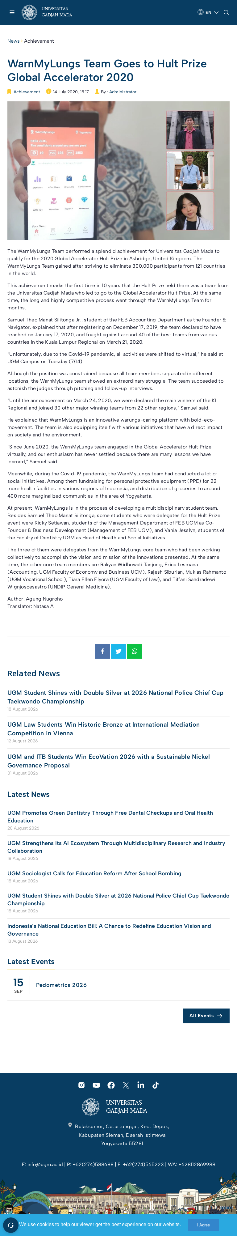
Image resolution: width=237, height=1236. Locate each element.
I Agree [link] (203, 1225)
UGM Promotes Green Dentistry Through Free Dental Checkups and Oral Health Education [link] (110, 816)
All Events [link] (201, 1015)
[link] (52, 12)
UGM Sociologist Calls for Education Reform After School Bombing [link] (94, 873)
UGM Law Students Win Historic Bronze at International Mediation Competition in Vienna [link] (103, 729)
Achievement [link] (39, 41)
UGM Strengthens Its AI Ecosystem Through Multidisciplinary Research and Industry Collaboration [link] (116, 847)
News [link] (13, 41)
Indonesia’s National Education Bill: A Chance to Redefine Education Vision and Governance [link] (109, 930)
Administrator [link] (122, 92)
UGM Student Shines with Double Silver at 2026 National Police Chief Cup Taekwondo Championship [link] (115, 697)
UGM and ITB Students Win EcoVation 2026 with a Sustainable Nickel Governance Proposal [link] (108, 761)
